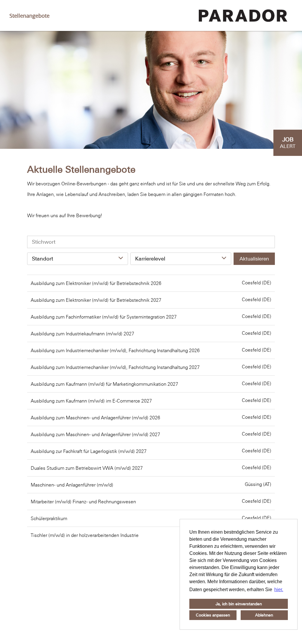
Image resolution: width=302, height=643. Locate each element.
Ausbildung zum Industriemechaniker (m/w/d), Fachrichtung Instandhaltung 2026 (115, 350)
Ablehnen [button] (264, 615)
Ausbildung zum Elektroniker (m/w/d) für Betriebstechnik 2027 (96, 300)
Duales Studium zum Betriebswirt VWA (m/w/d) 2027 (87, 468)
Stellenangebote (29, 15)
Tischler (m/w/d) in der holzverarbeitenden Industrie (85, 535)
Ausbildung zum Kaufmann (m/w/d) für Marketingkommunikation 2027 (104, 384)
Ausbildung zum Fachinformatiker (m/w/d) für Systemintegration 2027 (104, 316)
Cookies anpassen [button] (213, 615)
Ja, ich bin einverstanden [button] (239, 603)
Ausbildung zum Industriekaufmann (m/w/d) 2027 (82, 333)
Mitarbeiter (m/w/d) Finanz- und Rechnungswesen (83, 501)
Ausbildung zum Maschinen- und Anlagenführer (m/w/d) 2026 (95, 417)
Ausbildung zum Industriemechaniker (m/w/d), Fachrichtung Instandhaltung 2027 (115, 367)
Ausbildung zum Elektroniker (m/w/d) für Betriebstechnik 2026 (96, 283)
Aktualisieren (254, 259)
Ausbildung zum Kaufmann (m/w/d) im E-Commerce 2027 (91, 400)
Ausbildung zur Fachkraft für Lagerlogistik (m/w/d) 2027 (89, 451)
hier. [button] (278, 589)
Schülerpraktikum (49, 518)
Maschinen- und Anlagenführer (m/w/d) (72, 484)
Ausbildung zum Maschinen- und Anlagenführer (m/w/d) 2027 (95, 434)
